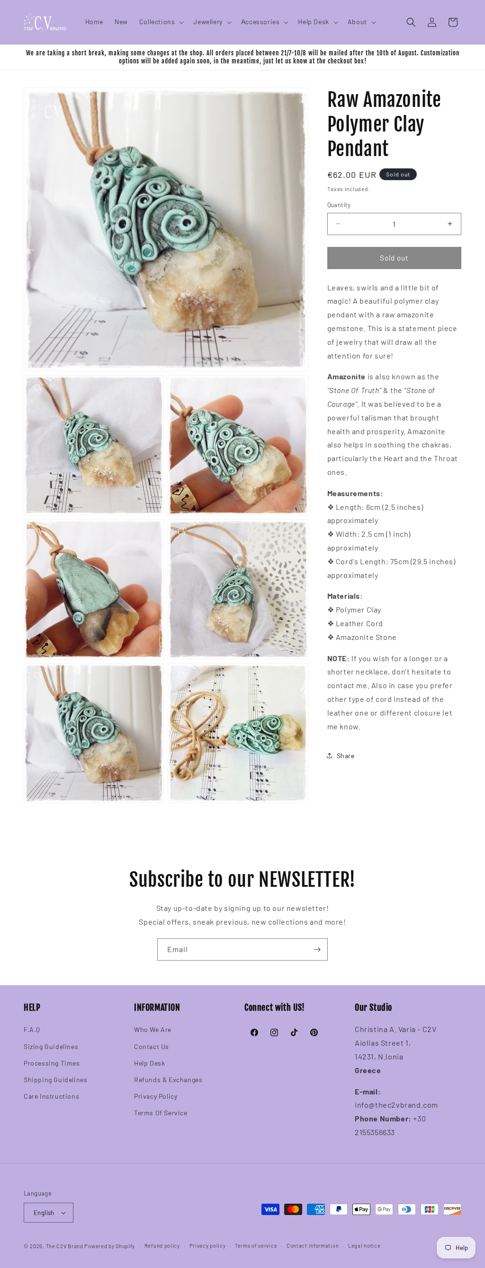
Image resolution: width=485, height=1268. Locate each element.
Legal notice (364, 1245)
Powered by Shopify (109, 1246)
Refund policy (162, 1245)
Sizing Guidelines (51, 1046)
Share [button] (346, 756)
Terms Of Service (161, 1113)
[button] (161, 22)
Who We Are (152, 1029)
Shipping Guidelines (55, 1080)
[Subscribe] (316, 949)
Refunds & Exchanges (168, 1080)
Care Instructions (51, 1096)
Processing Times (52, 1063)
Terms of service (256, 1245)
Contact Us (151, 1046)
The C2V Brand (64, 1246)
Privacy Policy (155, 1096)
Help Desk (149, 1063)
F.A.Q (32, 1029)
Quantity (339, 205)
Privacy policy (207, 1245)
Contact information (313, 1245)
